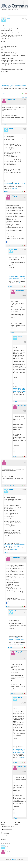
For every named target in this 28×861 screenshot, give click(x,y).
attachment (10, 124)
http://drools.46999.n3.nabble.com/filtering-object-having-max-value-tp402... (13, 86)
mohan (8, 18)
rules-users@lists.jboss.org (7, 826)
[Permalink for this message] (26, 19)
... (3, 120)
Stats (17, 14)
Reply (3, 93)
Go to (22, 14)
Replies (11, 14)
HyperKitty (13, 859)
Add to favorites (7, 836)
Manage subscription (7, 829)
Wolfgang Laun (11, 99)
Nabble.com (5, 90)
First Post (4, 14)
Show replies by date (22, 97)
